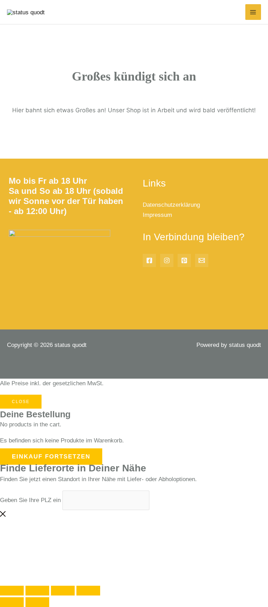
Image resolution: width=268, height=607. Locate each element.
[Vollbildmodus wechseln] (37, 590)
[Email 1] (201, 260)
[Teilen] (63, 590)
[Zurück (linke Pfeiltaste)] (12, 602)
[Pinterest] (184, 260)
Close (21, 401)
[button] (29, 551)
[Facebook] (149, 260)
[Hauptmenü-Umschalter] (253, 12)
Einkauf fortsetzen (51, 456)
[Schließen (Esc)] (88, 590)
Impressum (157, 215)
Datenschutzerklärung (171, 205)
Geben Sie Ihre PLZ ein (30, 500)
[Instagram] (166, 260)
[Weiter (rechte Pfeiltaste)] (37, 602)
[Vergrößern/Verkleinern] (12, 590)
